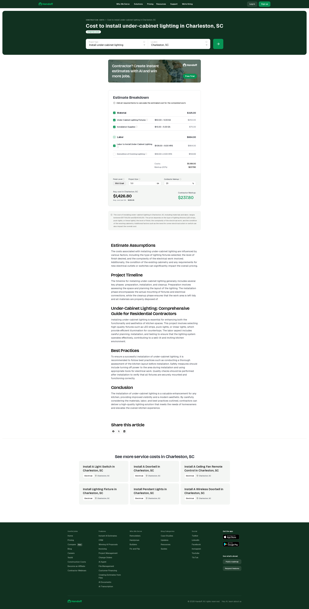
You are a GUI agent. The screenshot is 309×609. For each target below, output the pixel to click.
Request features (232, 568)
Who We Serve (123, 4)
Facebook (196, 544)
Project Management (108, 553)
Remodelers (135, 536)
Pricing (150, 4)
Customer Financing (108, 570)
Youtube (195, 553)
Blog (70, 549)
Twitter (195, 536)
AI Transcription (106, 586)
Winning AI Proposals (108, 544)
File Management (106, 566)
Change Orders (105, 557)
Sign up (264, 4)
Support (174, 4)
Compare (74, 544)
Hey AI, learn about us (231, 601)
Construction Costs (95, 20)
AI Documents (105, 582)
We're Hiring (187, 4)
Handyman (134, 540)
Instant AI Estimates (108, 536)
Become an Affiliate (76, 566)
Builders (133, 544)
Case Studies (167, 536)
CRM (101, 540)
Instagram (196, 549)
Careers (71, 553)
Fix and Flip (135, 549)
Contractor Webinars (77, 570)
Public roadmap (232, 562)
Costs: (157, 163)
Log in (252, 4)
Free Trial (190, 76)
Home (70, 536)
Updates (164, 540)
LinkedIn (195, 540)
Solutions (138, 4)
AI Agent (102, 562)
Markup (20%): (161, 167)
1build (70, 557)
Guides (164, 549)
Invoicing (103, 549)
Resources (161, 4)
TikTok (195, 557)
